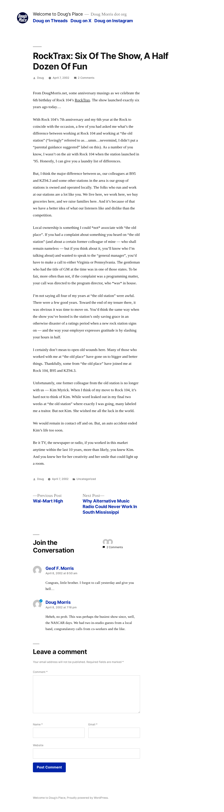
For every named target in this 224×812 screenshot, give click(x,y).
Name (38, 724)
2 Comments (86, 77)
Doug (40, 77)
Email (92, 724)
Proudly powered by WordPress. (87, 797)
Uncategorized (86, 479)
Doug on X (81, 20)
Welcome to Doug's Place (58, 14)
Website (38, 745)
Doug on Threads (50, 20)
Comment (40, 672)
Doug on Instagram (113, 20)
